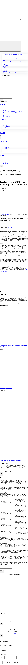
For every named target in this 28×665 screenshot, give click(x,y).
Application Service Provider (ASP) (10, 58)
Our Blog (3, 133)
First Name (3, 650)
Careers (10, 72)
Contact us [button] (5, 71)
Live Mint (10, 227)
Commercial (5, 149)
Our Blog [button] (5, 66)
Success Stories (6, 69)
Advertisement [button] (3, 553)
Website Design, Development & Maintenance (12, 112)
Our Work (3, 141)
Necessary (4, 492)
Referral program (19, 61)
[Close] (1, 166)
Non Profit (5, 151)
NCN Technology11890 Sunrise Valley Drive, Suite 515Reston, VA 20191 (8, 611)
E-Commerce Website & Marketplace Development (12, 56)
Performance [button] (2, 541)
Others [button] (1, 559)
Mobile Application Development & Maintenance (12, 54)
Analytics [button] (2, 547)
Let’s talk (14, 633)
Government (5, 152)
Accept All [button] (9, 471)
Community (5, 65)
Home (1, 214)
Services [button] (4, 53)
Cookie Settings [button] (3, 471)
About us (3, 119)
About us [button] (5, 60)
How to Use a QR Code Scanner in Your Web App (11, 460)
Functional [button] (2, 535)
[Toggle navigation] (20, 19)
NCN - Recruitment (7, 116)
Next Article (2, 272)
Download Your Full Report (12, 662)
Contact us (3, 155)
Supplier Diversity (6, 126)
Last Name (3, 654)
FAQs (4, 72)
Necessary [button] (2, 490)
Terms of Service (14, 618)
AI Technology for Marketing (6, 388)
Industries (5, 148)
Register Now (3, 178)
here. (27, 269)
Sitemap (20, 618)
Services (3, 104)
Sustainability (5, 128)
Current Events (6, 214)
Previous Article (4, 271)
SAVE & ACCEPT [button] (4, 564)
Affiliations (5, 62)
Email (2, 657)
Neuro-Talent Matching (7, 61)
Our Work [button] (5, 67)
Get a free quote (18, 72)
